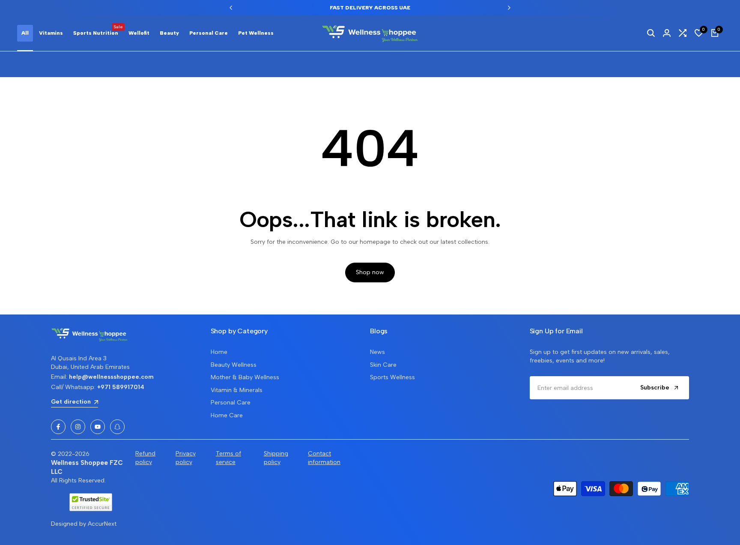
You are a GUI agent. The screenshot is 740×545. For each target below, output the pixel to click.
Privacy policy (186, 458)
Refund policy (145, 458)
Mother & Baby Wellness (245, 377)
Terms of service (228, 458)
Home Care (227, 415)
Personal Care (231, 402)
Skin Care (383, 364)
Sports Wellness (392, 377)
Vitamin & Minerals (237, 390)
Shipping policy (276, 458)
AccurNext (102, 523)
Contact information (324, 458)
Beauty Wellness (234, 364)
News (377, 352)
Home (219, 352)
